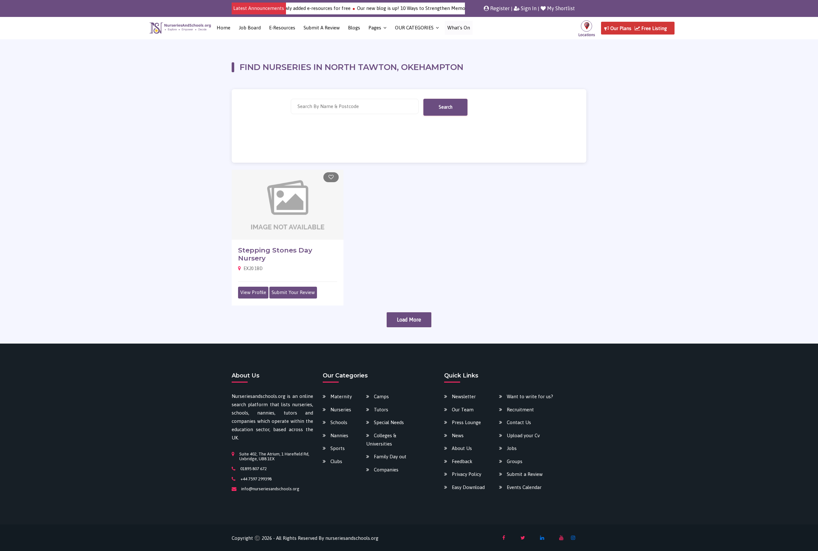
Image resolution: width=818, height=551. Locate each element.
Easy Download (468, 487)
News (458, 435)
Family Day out (390, 456)
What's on (458, 27)
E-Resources (282, 27)
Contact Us (519, 422)
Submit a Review (322, 27)
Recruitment (520, 409)
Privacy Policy (466, 474)
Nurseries (340, 409)
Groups (514, 461)
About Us (462, 448)
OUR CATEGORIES (414, 27)
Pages (374, 27)
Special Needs (389, 422)
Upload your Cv (523, 435)
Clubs (336, 461)
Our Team (463, 409)
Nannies (339, 435)
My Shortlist (560, 8)
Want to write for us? (530, 396)
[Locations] (586, 28)
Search (445, 107)
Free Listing (653, 28)
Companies (386, 469)
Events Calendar (524, 487)
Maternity (341, 396)
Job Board (250, 27)
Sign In (528, 8)
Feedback (462, 461)
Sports (337, 448)
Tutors (381, 409)
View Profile (253, 292)
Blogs (354, 27)
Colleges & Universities (381, 439)
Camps (381, 396)
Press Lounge (466, 422)
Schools (338, 422)
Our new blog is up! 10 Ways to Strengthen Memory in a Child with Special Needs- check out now (449, 8)
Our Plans (620, 28)
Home (223, 27)
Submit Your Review (293, 292)
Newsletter (464, 396)
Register (499, 8)
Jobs (512, 448)
